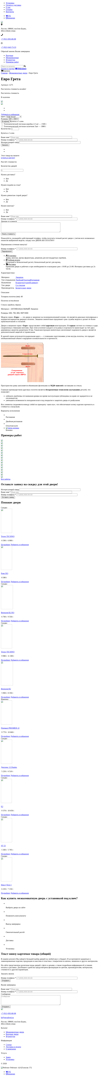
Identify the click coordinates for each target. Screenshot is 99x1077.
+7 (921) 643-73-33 (8, 47)
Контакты (10, 12)
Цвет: (3, 117)
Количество (6, 129)
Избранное (21, 69)
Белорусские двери (23, 288)
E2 (2, 806)
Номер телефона (8, 140)
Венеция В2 (6, 689)
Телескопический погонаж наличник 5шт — (25, 126)
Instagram (11, 18)
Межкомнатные (12, 58)
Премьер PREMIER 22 (10, 728)
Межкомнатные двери (18, 73)
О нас (8, 7)
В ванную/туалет (23, 283)
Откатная (26, 280)
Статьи (9, 1045)
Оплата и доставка (13, 5)
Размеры (4, 119)
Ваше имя (6, 137)
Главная (4, 73)
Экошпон (19, 277)
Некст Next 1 (6, 885)
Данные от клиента (9, 221)
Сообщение (6, 994)
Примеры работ (12, 62)
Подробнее (5, 545)
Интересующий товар (10, 142)
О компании (11, 1049)
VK (9, 16)
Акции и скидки (8, 69)
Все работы (5, 479)
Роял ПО (4, 573)
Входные (9, 55)
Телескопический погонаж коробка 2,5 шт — (25, 124)
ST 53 (3, 846)
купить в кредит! (8, 158)
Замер (8, 1057)
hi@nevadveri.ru (7, 1017)
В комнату (34, 283)
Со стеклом (20, 285)
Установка (10, 3)
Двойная (19, 280)
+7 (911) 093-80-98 (8, 39)
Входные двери (12, 1034)
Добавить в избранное (10, 114)
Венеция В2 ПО (7, 613)
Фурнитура (10, 60)
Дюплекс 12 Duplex (9, 767)
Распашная (34, 280)
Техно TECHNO (7, 536)
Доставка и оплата (13, 1047)
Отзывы (9, 9)
